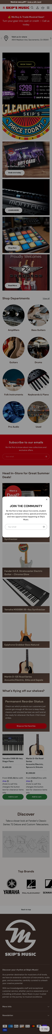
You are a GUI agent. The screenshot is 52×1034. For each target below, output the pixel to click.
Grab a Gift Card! (34, 2)
